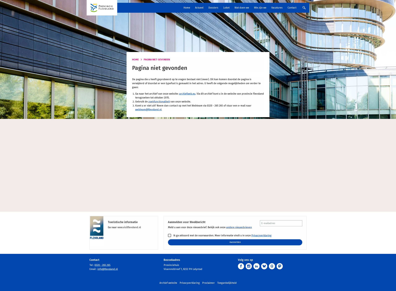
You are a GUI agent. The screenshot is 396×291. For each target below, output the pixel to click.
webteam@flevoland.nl (148, 109)
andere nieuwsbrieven (239, 227)
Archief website (168, 282)
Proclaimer (208, 282)
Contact (292, 7)
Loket (226, 7)
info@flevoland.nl (107, 269)
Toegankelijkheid (227, 282)
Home (186, 7)
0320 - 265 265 (102, 265)
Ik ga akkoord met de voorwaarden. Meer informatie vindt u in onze (222, 235)
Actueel (199, 7)
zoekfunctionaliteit (159, 101)
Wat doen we (242, 7)
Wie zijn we (260, 7)
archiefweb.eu (187, 93)
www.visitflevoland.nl (129, 227)
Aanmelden (235, 242)
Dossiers (213, 7)
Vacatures (277, 7)
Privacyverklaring (261, 235)
